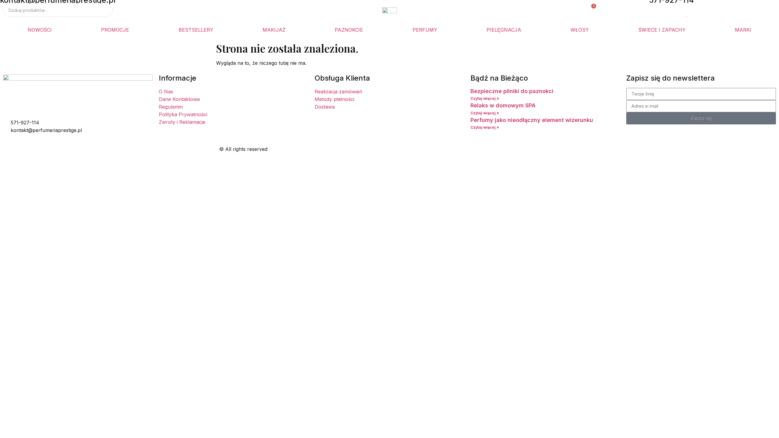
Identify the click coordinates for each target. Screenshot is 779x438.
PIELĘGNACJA (504, 30)
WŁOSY (580, 30)
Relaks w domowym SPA (503, 105)
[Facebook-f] (400, 147)
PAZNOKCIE (349, 30)
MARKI (743, 30)
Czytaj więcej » (484, 98)
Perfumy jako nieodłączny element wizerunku (531, 120)
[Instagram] (416, 147)
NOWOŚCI (40, 30)
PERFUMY (425, 30)
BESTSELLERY (196, 30)
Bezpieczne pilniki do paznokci (512, 91)
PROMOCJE (115, 30)
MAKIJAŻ (274, 30)
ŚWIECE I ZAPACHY (662, 30)
